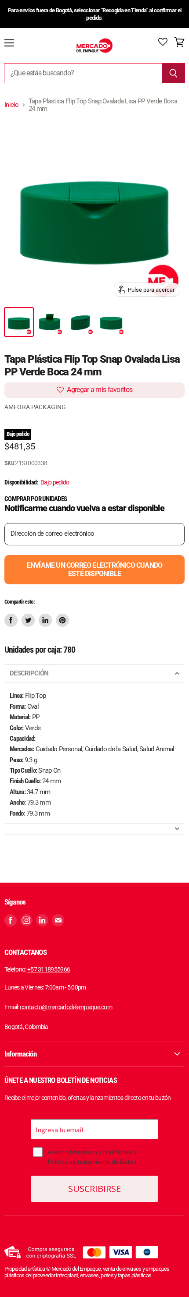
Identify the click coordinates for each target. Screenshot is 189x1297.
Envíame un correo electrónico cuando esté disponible (94, 569)
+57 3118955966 (48, 969)
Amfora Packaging (35, 406)
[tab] (94, 673)
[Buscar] (173, 73)
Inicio (11, 105)
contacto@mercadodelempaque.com (66, 1007)
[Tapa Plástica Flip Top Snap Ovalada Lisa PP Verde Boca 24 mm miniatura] (19, 322)
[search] (83, 73)
